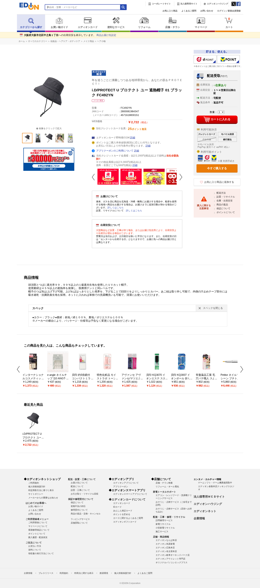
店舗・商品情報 (161, 536)
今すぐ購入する (217, 168)
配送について (77, 486)
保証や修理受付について (80, 499)
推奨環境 (104, 573)
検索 (9, 31)
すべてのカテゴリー (37, 41)
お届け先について (79, 482)
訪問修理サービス (164, 520)
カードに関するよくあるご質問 (128, 518)
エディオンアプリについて (126, 483)
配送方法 (221, 193)
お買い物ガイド (59, 27)
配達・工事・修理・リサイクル (169, 517)
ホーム (22, 41)
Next (179, 177)
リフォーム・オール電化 (167, 486)
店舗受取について (79, 523)
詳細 (132, 137)
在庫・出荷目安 (224, 200)
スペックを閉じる (213, 308)
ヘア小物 (101, 41)
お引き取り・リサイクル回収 (84, 494)
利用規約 (64, 573)
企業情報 (199, 518)
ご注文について (34, 542)
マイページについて (37, 526)
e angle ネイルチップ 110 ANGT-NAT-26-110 (57, 378)
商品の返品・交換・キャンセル (85, 513)
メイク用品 (88, 41)
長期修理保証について (39, 530)
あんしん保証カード (122, 510)
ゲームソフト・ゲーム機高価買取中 (215, 482)
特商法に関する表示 (83, 573)
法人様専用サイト (188, 3)
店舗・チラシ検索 (164, 483)
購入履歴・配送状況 (37, 537)
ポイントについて (225, 212)
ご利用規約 (33, 483)
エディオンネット (205, 511)
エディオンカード (88, 27)
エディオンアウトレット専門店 (170, 559)
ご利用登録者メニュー (37, 519)
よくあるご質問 (188, 11)
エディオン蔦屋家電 (165, 544)
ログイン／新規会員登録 (229, 11)
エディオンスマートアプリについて (130, 494)
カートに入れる (220, 119)
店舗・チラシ (172, 27)
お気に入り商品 (170, 11)
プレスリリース (46, 573)
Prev (94, 177)
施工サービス (162, 531)
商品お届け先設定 (106, 35)
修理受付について (79, 510)
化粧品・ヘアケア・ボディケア (65, 41)
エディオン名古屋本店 (166, 551)
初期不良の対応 (78, 506)
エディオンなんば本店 (166, 540)
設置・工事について (80, 490)
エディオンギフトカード (125, 522)
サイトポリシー (35, 494)
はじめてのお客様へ (36, 503)
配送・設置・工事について (82, 479)
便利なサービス (116, 27)
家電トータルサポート (164, 491)
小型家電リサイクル (165, 528)
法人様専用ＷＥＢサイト (209, 496)
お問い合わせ (206, 11)
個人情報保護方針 (36, 486)
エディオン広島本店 (165, 547)
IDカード (117, 507)
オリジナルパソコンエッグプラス (171, 562)
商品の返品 (222, 204)
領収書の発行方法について (41, 553)
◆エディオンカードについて (127, 499)
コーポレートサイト (161, 3)
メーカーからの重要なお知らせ (43, 497)
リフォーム (144, 27)
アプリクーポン (120, 486)
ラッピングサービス (80, 519)
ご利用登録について (37, 522)
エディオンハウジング (217, 3)
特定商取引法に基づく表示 (41, 490)
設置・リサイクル (225, 196)
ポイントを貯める (121, 514)
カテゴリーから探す (31, 27)
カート (229, 22)
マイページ (201, 27)
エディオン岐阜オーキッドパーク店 (173, 555)
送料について (34, 550)
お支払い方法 (34, 546)
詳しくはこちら (116, 207)
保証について (223, 208)
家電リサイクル (163, 524)
